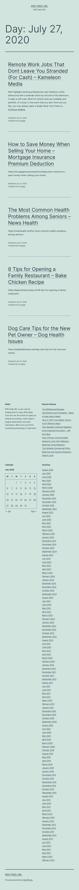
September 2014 (49, 793)
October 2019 (48, 750)
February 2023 (48, 619)
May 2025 (46, 523)
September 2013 (49, 835)
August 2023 (47, 598)
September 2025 (49, 509)
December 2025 (49, 498)
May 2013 (46, 849)
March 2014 (47, 814)
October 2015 (48, 778)
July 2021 (46, 686)
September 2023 (49, 594)
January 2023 (48, 622)
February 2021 (48, 704)
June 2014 (46, 803)
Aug (32, 511)
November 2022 (49, 630)
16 (21, 494)
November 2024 (49, 544)
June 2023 (46, 605)
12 (35, 488)
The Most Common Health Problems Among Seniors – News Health (39, 216)
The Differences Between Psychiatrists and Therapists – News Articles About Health (58, 412)
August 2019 (47, 754)
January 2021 (48, 708)
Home (23, 121)
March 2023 (47, 615)
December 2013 (49, 825)
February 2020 (48, 747)
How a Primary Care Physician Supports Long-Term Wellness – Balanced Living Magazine (56, 441)
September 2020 (49, 722)
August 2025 (47, 512)
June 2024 (46, 562)
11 (30, 488)
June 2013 (46, 846)
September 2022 (49, 637)
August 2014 (47, 796)
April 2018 (46, 761)
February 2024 (48, 576)
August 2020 (47, 725)
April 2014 (46, 810)
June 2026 (46, 477)
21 (12, 500)
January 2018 (48, 768)
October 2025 (48, 505)
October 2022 (48, 633)
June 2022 (46, 647)
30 (21, 506)
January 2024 (48, 580)
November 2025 (49, 502)
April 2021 (46, 697)
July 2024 (46, 559)
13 (7, 494)
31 (26, 506)
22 (16, 500)
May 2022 (46, 651)
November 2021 (49, 672)
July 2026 (46, 473)
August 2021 (47, 683)
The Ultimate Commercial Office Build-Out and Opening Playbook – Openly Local (57, 451)
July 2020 (46, 729)
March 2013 (47, 857)
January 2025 (48, 537)
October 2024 (48, 548)
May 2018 (46, 757)
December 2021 (49, 669)
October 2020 (48, 718)
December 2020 (49, 711)
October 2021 (48, 676)
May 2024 (46, 566)
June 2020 (46, 732)
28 (12, 506)
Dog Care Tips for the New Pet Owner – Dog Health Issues (39, 334)
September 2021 (49, 679)
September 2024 (49, 551)
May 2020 (46, 736)
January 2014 (48, 821)
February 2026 (48, 491)
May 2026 (46, 481)
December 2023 (49, 583)
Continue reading (16, 109)
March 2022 (47, 658)
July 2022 (46, 644)
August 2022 (47, 640)
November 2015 (49, 775)
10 (26, 488)
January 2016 (48, 771)
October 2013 (48, 832)
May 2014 (46, 807)
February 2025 (48, 534)
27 (7, 506)
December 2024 (49, 541)
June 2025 (46, 520)
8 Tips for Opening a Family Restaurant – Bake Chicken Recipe (37, 275)
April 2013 (46, 853)
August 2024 (47, 555)
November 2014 (49, 786)
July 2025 (46, 516)
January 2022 (48, 665)
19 (35, 494)
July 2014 (46, 800)
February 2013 (48, 860)
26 (34, 500)
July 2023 (46, 601)
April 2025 (46, 527)
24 (25, 500)
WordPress (28, 880)
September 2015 (49, 782)
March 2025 (47, 530)
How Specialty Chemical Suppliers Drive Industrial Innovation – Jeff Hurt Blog (56, 430)
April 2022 (46, 654)
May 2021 (46, 693)
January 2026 (48, 495)
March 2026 (47, 488)
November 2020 (49, 715)
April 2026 (46, 484)
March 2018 (47, 764)
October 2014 (48, 789)
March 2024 (47, 573)
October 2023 (48, 590)
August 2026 (47, 470)
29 (16, 506)
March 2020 (47, 743)
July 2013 (46, 842)
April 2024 (46, 569)
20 (7, 500)
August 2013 (47, 839)
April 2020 (46, 739)
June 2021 (46, 690)
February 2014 (48, 817)
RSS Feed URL (39, 6)
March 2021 (47, 700)
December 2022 (49, 626)
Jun (9, 511)
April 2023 (46, 612)
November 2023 (49, 587)
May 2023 (46, 608)
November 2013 (49, 828)
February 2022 (48, 661)
